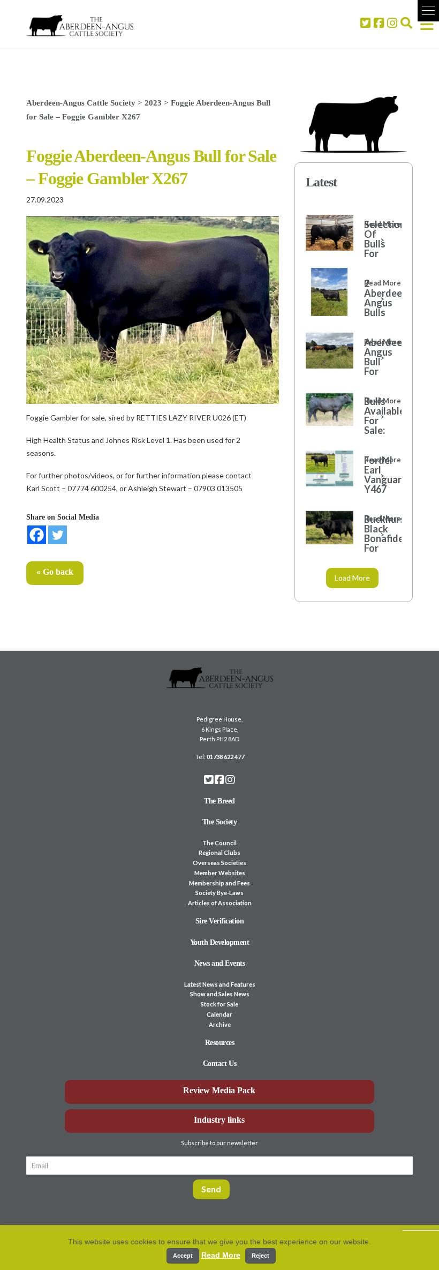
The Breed (219, 801)
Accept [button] (183, 1255)
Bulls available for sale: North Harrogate (377, 425)
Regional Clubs (219, 852)
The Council (219, 842)
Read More (220, 1255)
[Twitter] (57, 534)
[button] (428, 10)
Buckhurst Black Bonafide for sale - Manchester (377, 543)
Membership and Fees (219, 883)
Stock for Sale (219, 1004)
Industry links (219, 1119)
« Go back (54, 571)
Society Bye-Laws (219, 892)
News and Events (219, 963)
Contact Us (219, 1063)
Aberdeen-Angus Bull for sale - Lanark (377, 366)
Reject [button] (260, 1255)
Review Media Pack (219, 1090)
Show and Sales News (219, 993)
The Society (219, 822)
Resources (219, 1043)
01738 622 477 (225, 756)
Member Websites (219, 872)
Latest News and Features (219, 984)
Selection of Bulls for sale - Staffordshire (377, 248)
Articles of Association (220, 902)
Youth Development (219, 942)
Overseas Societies (219, 862)
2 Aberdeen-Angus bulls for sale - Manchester (377, 312)
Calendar (219, 1014)
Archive (220, 1024)
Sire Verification (219, 921)
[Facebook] (36, 534)
